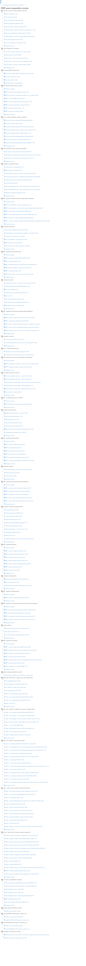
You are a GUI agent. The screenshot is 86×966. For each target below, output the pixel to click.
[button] (1, 1)
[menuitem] (1, 3)
